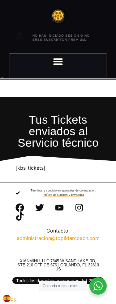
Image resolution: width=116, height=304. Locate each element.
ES (14, 300)
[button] (58, 61)
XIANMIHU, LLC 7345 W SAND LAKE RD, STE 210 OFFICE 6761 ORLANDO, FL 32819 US (58, 265)
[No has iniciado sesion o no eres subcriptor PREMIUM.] (20, 35)
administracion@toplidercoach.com (58, 238)
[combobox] (10, 299)
